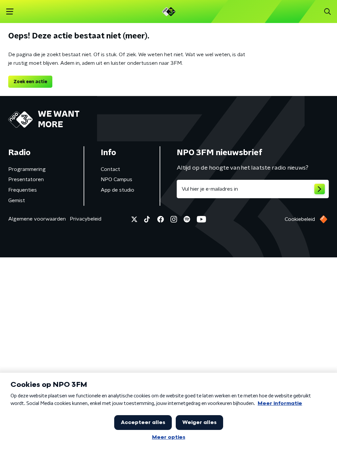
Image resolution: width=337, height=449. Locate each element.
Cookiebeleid (300, 219)
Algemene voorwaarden (37, 219)
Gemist (16, 200)
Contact (110, 169)
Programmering (27, 169)
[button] (9, 12)
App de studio (117, 190)
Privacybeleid (85, 219)
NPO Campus (116, 179)
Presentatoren (26, 179)
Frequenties (22, 190)
